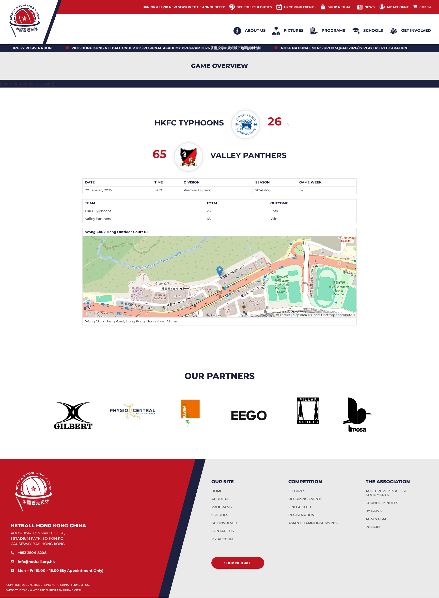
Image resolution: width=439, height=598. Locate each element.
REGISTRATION (301, 515)
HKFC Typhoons (98, 211)
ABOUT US (220, 499)
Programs (333, 30)
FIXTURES (296, 491)
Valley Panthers (98, 219)
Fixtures (294, 30)
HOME (216, 491)
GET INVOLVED (224, 523)
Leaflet (284, 315)
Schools (373, 30)
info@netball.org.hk (36, 561)
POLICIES (373, 527)
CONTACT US (222, 531)
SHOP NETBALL (340, 7)
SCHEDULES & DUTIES (254, 7)
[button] (219, 271)
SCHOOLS (219, 515)
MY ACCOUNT (398, 7)
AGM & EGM (376, 519)
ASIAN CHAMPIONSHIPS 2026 (313, 523)
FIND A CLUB (299, 507)
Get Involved (416, 30)
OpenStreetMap (323, 315)
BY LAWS (374, 511)
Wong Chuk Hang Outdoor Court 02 (116, 232)
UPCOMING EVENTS (300, 7)
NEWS (370, 7)
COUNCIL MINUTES (382, 503)
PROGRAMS (221, 507)
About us (255, 30)
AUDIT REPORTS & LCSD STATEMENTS (386, 493)
